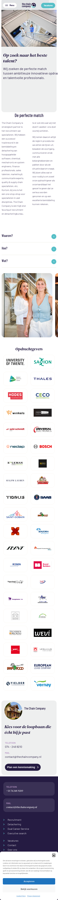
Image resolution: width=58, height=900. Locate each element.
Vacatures (48, 5)
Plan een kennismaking (21, 767)
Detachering (14, 824)
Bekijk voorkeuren (29, 889)
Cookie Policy (21, 896)
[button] (53, 855)
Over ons (12, 849)
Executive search (17, 833)
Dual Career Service (18, 828)
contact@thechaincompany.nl (23, 756)
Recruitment (14, 819)
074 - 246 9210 (13, 746)
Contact (12, 845)
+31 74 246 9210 (14, 788)
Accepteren (29, 881)
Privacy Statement (33, 896)
